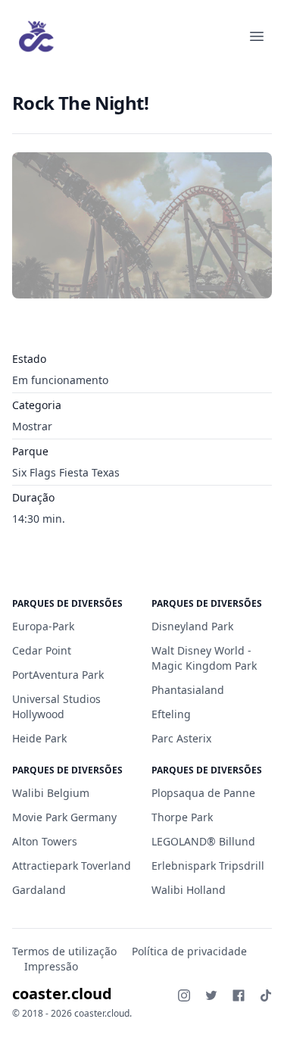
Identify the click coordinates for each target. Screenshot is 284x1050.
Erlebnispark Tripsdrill (207, 865)
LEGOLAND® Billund (203, 841)
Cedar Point (41, 650)
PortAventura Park (58, 674)
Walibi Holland (188, 890)
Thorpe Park (182, 817)
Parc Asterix (181, 738)
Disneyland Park (192, 626)
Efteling (171, 714)
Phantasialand (187, 690)
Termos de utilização (64, 951)
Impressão (51, 966)
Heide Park (39, 738)
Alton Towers (44, 841)
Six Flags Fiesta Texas (66, 472)
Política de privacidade (189, 951)
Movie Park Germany (64, 817)
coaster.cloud (62, 993)
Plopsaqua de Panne (203, 793)
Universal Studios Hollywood (56, 706)
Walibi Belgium (50, 793)
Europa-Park (43, 626)
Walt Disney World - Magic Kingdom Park (204, 658)
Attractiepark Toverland (71, 865)
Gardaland (39, 890)
